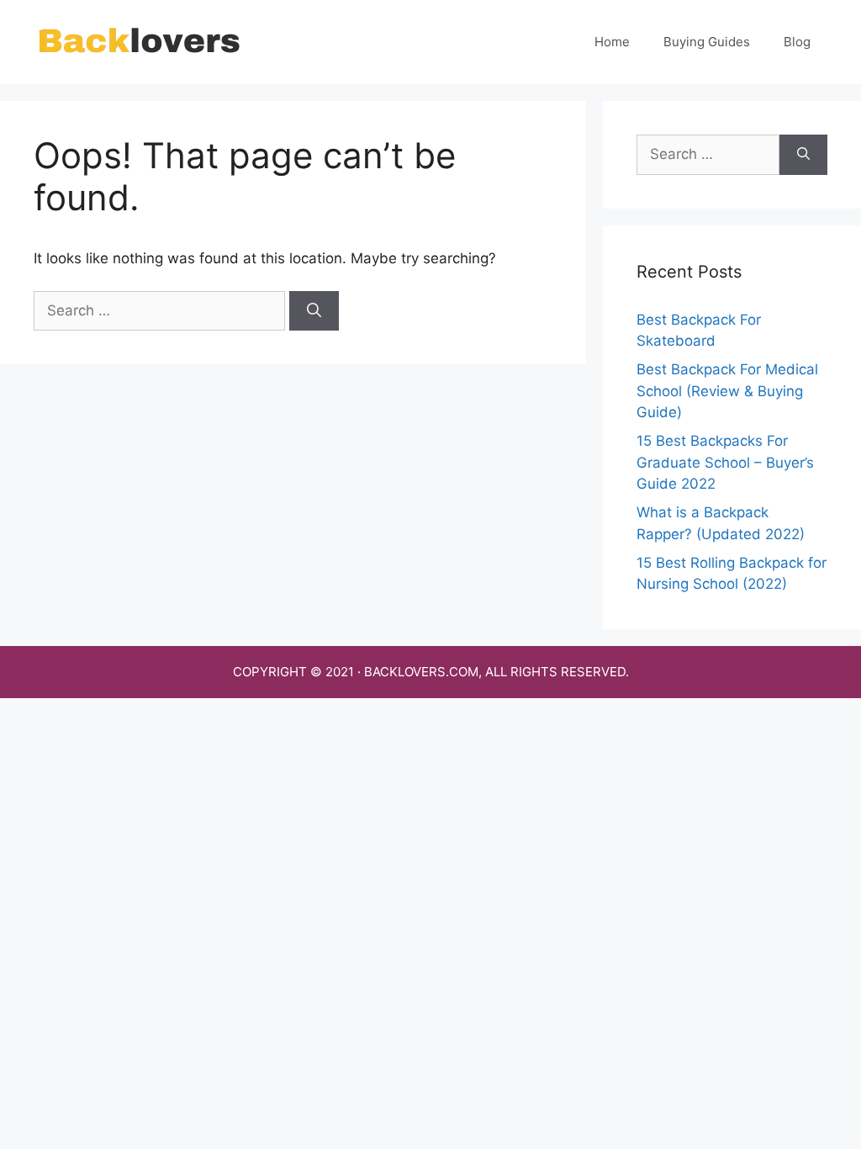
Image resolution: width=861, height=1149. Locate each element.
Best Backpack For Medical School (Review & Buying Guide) (727, 391)
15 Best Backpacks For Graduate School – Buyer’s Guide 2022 (725, 462)
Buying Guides (706, 42)
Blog (797, 42)
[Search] (314, 311)
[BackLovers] (139, 41)
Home (612, 42)
